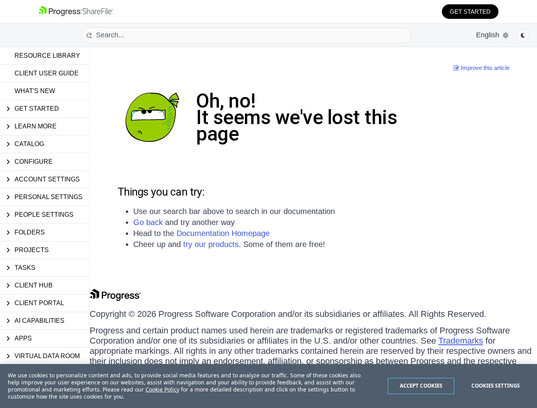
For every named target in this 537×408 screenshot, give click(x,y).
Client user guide (47, 73)
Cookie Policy (162, 389)
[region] (268, 386)
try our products (211, 244)
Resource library (47, 55)
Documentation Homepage (223, 233)
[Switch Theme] (523, 35)
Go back (148, 222)
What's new (35, 91)
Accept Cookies (421, 385)
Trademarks (460, 341)
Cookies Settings (495, 385)
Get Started (470, 11)
